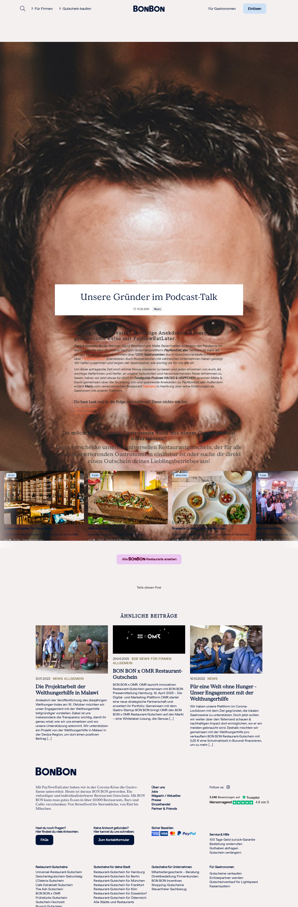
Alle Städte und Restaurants (114, 902)
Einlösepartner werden (226, 878)
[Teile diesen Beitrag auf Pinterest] (165, 594)
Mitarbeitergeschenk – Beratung (175, 872)
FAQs (44, 840)
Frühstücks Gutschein (51, 898)
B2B (135, 659)
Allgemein (74, 679)
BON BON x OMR (48, 893)
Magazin (130, 280)
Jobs (155, 791)
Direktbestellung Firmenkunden (175, 876)
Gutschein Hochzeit (50, 902)
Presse (156, 800)
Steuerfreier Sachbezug (169, 889)
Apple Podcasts (85, 409)
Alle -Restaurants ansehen (149, 559)
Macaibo (149, 386)
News (157, 309)
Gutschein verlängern (225, 852)
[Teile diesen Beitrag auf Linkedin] (141, 594)
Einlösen (254, 9)
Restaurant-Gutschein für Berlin (116, 876)
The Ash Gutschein (49, 889)
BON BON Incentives (167, 881)
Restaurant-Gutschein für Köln (115, 889)
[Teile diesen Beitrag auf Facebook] (133, 594)
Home (115, 280)
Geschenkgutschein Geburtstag (59, 876)
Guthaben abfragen (224, 848)
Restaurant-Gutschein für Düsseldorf (120, 893)
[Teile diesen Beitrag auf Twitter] (149, 594)
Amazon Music (85, 413)
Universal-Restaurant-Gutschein (59, 872)
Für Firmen (44, 8)
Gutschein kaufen (77, 8)
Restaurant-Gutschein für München (119, 881)
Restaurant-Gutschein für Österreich (120, 898)
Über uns (158, 787)
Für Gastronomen (222, 9)
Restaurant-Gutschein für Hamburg (119, 872)
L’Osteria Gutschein (50, 881)
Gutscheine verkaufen (226, 873)
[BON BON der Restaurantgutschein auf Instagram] (228, 787)
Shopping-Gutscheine (168, 885)
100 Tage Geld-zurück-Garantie (232, 840)
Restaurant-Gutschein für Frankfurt (119, 885)
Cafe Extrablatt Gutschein (54, 885)
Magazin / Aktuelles (166, 796)
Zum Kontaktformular (114, 840)
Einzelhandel (161, 804)
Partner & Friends (164, 809)
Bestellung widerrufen (226, 844)
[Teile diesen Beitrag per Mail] (157, 594)
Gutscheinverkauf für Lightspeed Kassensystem (234, 884)
